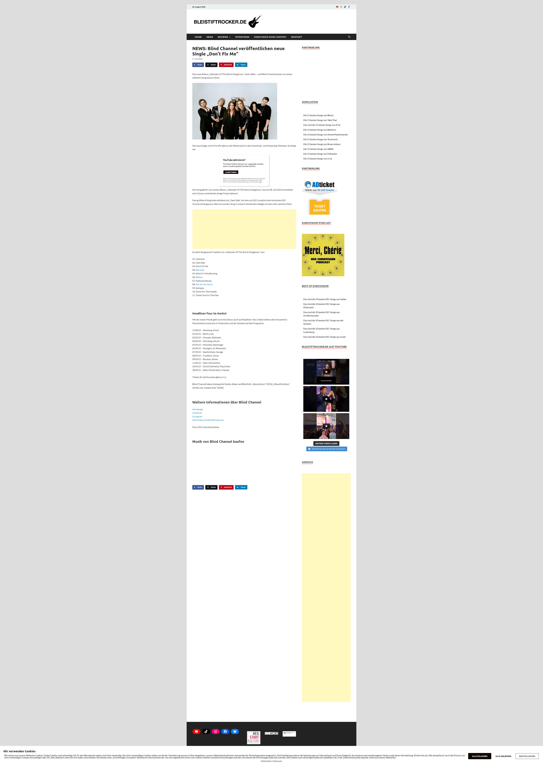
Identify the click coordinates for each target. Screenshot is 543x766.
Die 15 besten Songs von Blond (318, 115)
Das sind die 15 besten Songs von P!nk (321, 124)
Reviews (223, 36)
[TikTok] (345, 6)
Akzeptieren (231, 172)
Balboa (199, 277)
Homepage (197, 409)
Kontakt (296, 36)
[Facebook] (349, 6)
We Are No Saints (204, 284)
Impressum (277, 761)
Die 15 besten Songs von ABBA (318, 149)
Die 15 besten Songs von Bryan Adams (322, 144)
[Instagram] (341, 6)
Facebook (197, 412)
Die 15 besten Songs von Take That (320, 120)
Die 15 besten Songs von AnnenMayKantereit (325, 134)
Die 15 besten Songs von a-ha (317, 158)
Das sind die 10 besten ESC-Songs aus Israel (324, 336)
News (209, 36)
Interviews (242, 36)
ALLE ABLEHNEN (503, 756)
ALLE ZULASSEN (479, 756)
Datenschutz (266, 761)
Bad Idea (200, 269)
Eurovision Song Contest (270, 36)
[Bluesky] (235, 731)
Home (198, 36)
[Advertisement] (244, 229)
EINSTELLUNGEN (527, 756)
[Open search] (349, 37)
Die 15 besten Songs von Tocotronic (320, 139)
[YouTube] (337, 6)
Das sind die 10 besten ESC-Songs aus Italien (324, 299)
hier (260, 182)
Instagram (197, 416)
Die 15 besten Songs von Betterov (319, 129)
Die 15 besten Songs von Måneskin (320, 153)
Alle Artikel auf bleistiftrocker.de (208, 420)
